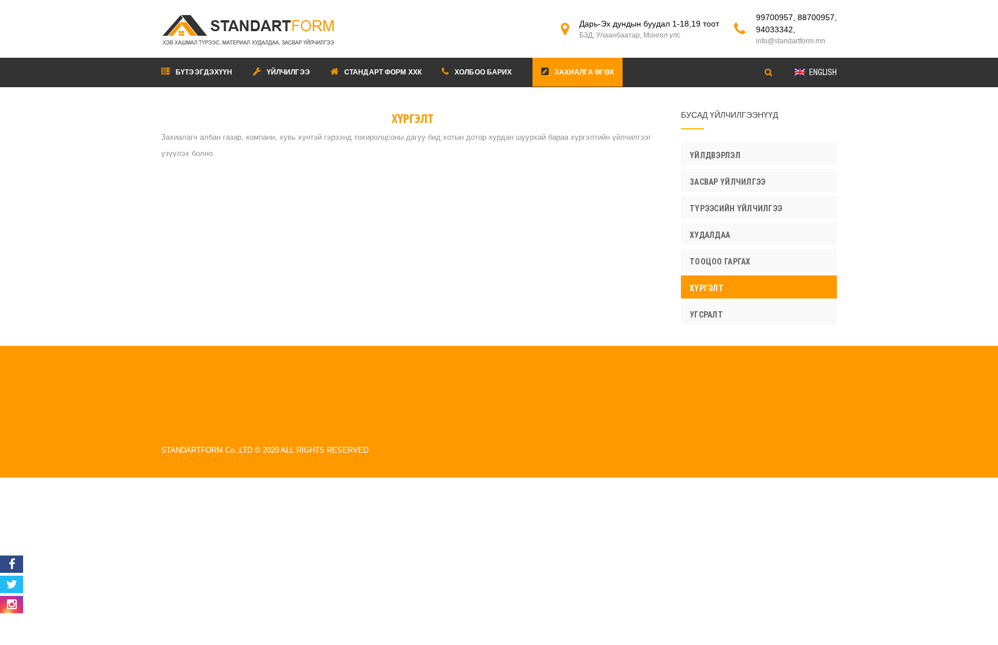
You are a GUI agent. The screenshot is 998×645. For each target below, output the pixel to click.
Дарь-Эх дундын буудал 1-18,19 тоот (649, 29)
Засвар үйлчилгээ (727, 182)
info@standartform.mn (790, 41)
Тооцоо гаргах (720, 261)
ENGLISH (823, 72)
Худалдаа (710, 235)
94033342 (774, 29)
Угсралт (706, 314)
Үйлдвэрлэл (715, 155)
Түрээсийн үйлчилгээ (736, 208)
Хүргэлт (707, 288)
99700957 (774, 17)
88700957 (816, 17)
